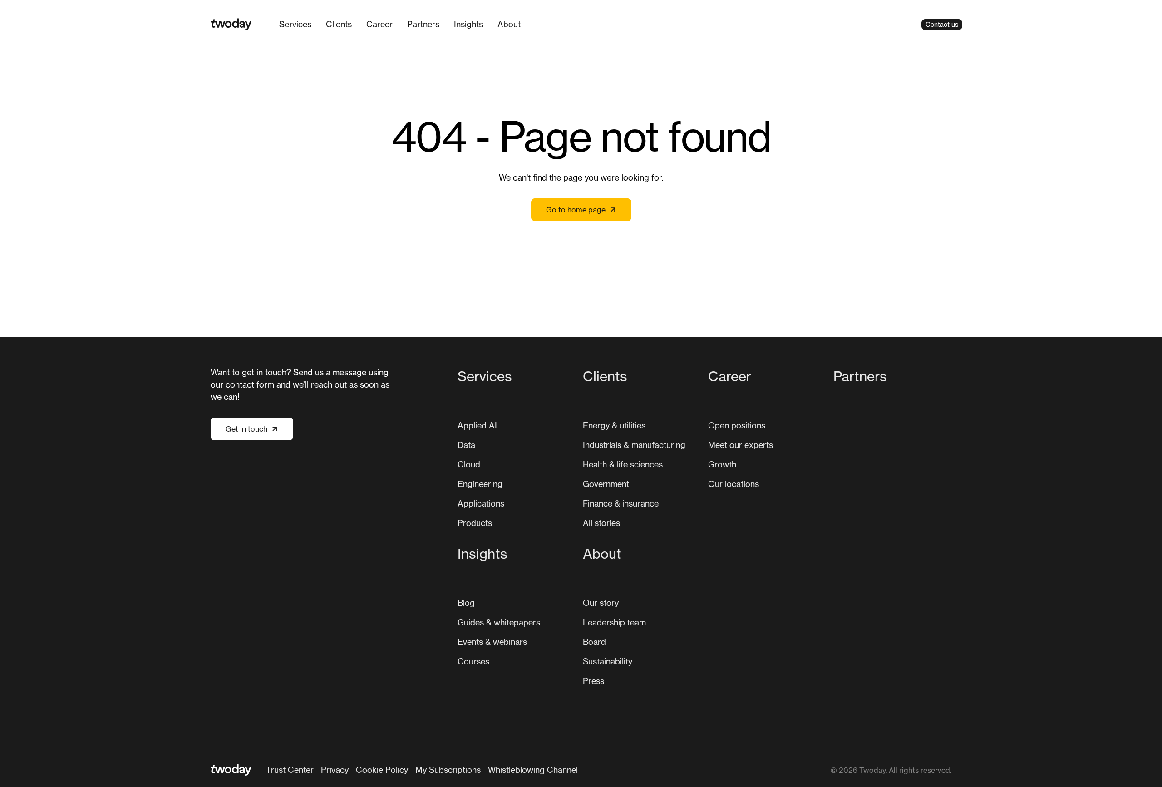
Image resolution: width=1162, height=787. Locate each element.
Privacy (335, 770)
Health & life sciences (623, 464)
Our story (601, 603)
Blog (466, 603)
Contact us (942, 24)
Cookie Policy (382, 770)
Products (475, 523)
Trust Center (290, 770)
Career (379, 24)
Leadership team (614, 622)
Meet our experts (740, 445)
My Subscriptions (448, 770)
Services (295, 24)
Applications (481, 503)
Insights (468, 24)
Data (466, 445)
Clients (339, 24)
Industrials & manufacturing (634, 445)
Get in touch (246, 428)
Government (606, 484)
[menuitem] (295, 24)
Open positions (736, 425)
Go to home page (576, 209)
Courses (473, 661)
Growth (722, 464)
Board (594, 642)
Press (593, 681)
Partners (423, 24)
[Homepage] (231, 24)
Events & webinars (492, 642)
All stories (601, 523)
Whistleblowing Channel (533, 770)
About (509, 24)
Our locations (733, 484)
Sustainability (607, 661)
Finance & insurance (621, 503)
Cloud (469, 464)
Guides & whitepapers (499, 622)
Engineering (480, 484)
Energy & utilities (614, 425)
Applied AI (477, 425)
